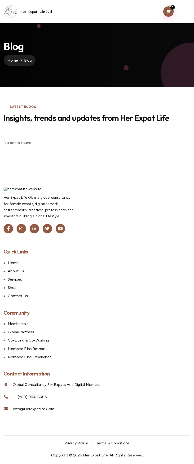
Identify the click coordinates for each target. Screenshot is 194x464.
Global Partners (21, 332)
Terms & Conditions (113, 443)
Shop (12, 287)
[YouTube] (60, 228)
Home (12, 60)
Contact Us (18, 296)
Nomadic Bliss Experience (30, 357)
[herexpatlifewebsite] (28, 11)
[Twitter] (47, 228)
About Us (16, 271)
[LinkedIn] (34, 228)
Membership (18, 323)
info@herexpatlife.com (33, 409)
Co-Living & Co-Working (28, 340)
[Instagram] (21, 228)
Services (15, 279)
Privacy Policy (76, 443)
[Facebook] (8, 228)
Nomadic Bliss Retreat (27, 348)
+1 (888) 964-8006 (30, 397)
